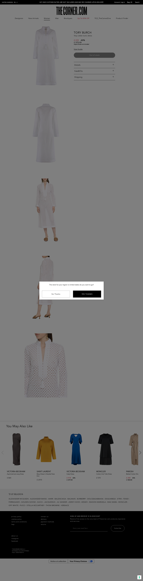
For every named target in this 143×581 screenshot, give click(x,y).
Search (137, 2)
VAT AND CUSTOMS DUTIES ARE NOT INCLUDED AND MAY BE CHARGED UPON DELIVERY (71, 2)
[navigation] (9, 2)
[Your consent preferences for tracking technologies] (139, 577)
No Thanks (56, 294)
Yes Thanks (87, 294)
